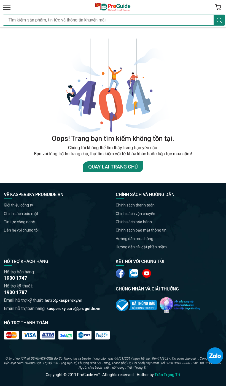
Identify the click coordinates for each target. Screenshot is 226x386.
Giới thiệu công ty (18, 205)
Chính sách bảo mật (21, 213)
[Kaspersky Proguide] (113, 7)
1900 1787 (15, 292)
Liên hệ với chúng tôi (21, 230)
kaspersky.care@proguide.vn (73, 308)
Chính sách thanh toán (135, 205)
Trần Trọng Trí (167, 375)
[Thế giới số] (180, 305)
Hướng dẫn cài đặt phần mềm (141, 247)
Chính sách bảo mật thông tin (141, 230)
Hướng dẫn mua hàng (134, 239)
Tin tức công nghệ (19, 222)
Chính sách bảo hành (134, 222)
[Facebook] (120, 273)
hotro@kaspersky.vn (63, 300)
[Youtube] (133, 273)
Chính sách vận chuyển (135, 213)
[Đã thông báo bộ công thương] (136, 305)
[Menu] (7, 7)
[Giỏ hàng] (218, 7)
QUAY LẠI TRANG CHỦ (113, 167)
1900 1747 (15, 278)
